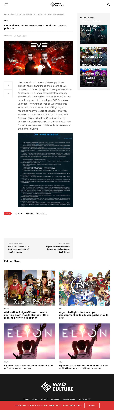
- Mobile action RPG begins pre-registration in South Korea (57, 249)
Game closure (41, 214)
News (6, 21)
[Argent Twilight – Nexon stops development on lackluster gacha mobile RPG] (84, 288)
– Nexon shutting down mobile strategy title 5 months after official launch (26, 315)
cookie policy (75, 405)
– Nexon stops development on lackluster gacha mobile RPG (83, 315)
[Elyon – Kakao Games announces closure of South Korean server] (29, 341)
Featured (55, 399)
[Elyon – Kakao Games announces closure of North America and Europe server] (84, 341)
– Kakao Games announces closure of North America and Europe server (83, 367)
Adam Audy (89, 37)
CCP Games (19, 214)
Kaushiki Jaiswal (90, 80)
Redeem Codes (69, 399)
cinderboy (8, 36)
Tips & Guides (84, 399)
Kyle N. (85, 61)
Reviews (44, 399)
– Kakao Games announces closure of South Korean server (29, 367)
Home (6, 14)
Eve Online (30, 214)
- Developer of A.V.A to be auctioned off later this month (18, 249)
